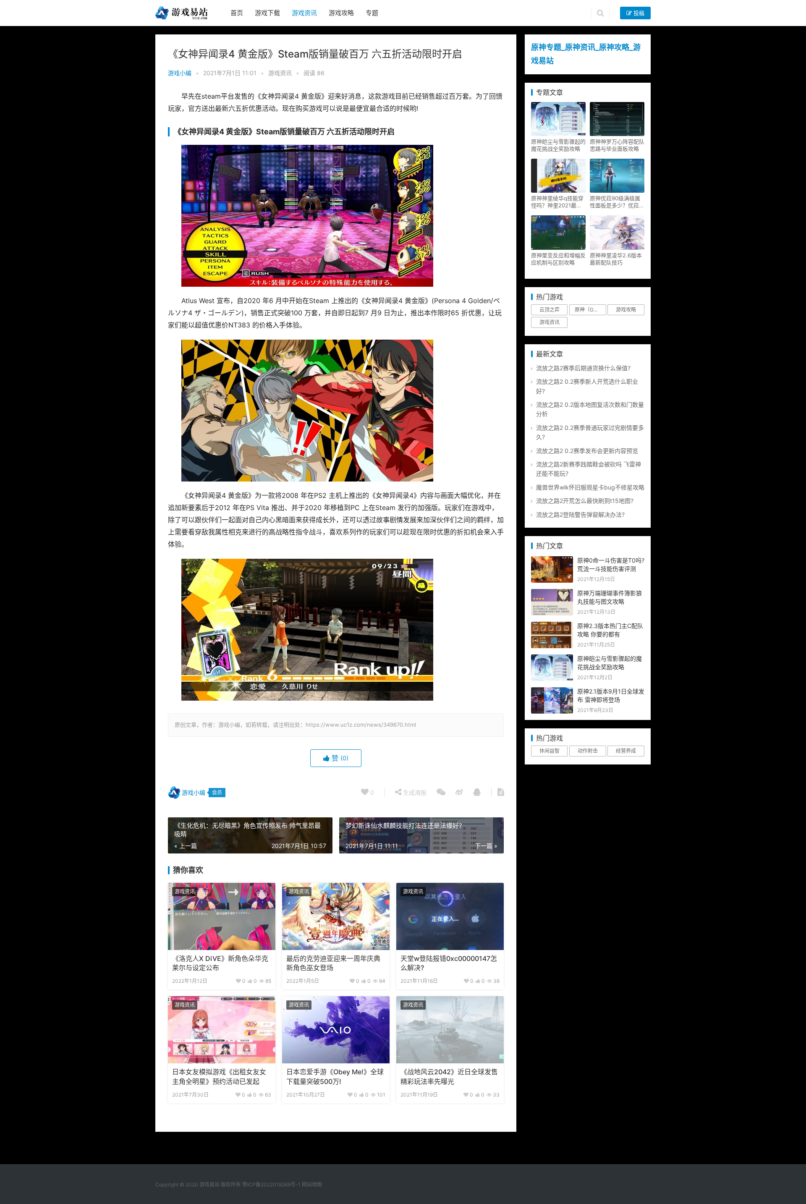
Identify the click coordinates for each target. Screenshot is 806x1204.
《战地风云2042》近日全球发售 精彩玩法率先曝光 (449, 1076)
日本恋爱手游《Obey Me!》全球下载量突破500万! (335, 1076)
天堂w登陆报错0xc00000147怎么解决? (448, 963)
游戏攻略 (341, 13)
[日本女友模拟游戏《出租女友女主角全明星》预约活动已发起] (221, 1029)
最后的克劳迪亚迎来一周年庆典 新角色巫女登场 (333, 963)
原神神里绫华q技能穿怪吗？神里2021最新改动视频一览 (557, 202)
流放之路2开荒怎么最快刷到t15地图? (584, 500)
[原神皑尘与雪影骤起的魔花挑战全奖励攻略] (552, 658)
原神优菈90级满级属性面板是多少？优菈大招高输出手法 (617, 202)
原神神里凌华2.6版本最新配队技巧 (616, 259)
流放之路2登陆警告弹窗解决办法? (580, 514)
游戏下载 (267, 13)
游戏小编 (179, 72)
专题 (372, 13)
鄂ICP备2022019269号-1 (271, 1184)
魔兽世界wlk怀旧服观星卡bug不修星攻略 (590, 487)
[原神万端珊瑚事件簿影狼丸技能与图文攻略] (552, 593)
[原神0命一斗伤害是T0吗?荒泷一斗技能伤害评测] (552, 560)
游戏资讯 (304, 13)
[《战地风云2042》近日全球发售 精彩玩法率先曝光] (450, 1029)
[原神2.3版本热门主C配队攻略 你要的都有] (552, 626)
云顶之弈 (549, 309)
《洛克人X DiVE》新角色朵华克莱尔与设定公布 (220, 963)
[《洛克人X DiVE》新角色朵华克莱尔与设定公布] (221, 916)
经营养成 (626, 751)
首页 (236, 13)
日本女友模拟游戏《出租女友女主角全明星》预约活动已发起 (219, 1076)
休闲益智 (549, 751)
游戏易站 (209, 1184)
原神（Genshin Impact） (590, 309)
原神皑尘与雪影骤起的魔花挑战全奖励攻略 (558, 145)
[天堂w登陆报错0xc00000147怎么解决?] (450, 916)
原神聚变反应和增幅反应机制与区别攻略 (558, 259)
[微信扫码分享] (441, 792)
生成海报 (414, 792)
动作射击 (588, 751)
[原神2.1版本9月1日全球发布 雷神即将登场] (552, 691)
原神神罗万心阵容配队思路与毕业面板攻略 (617, 145)
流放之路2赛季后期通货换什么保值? (583, 368)
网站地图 (312, 1184)
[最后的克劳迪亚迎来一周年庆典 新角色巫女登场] (336, 916)
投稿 (638, 13)
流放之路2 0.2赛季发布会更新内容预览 (587, 450)
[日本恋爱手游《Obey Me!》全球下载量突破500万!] (336, 1029)
